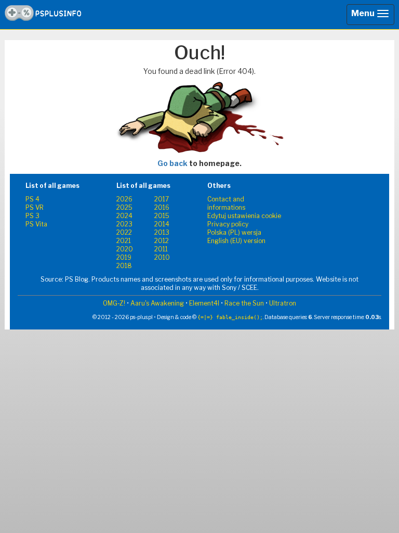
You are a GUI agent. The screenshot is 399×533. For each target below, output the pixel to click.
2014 (161, 224)
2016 (161, 207)
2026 (124, 199)
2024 (124, 216)
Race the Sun (244, 303)
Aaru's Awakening (157, 303)
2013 (161, 232)
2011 (161, 249)
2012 (161, 241)
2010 (162, 257)
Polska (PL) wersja (234, 232)
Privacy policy (227, 224)
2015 (161, 216)
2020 (124, 249)
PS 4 (32, 199)
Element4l (204, 303)
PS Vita (36, 224)
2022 (124, 232)
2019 (123, 257)
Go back (172, 163)
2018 (124, 266)
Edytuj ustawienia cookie (244, 216)
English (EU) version (236, 241)
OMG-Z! (114, 303)
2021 (123, 241)
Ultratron (282, 303)
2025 (124, 207)
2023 (124, 224)
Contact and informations (226, 203)
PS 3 (32, 216)
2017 (161, 199)
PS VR (34, 207)
